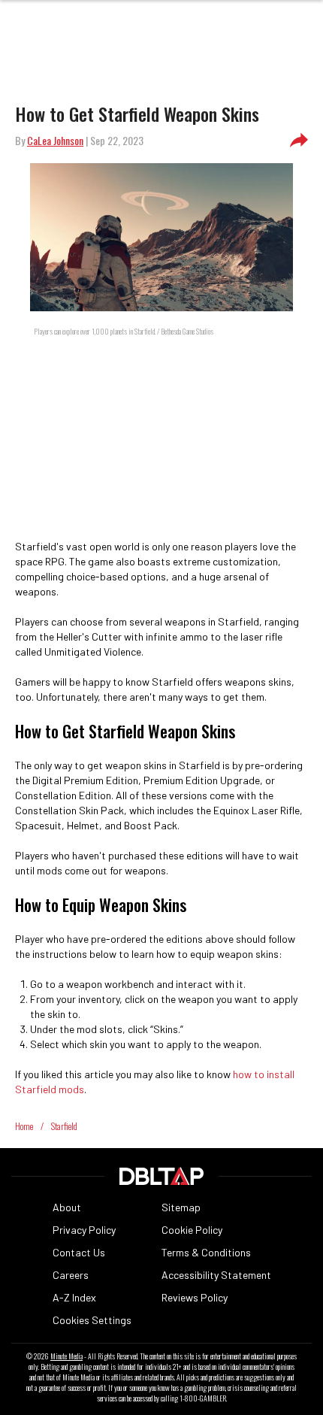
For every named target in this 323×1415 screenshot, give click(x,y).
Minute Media (66, 1356)
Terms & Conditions (206, 1252)
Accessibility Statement (216, 1274)
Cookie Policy (192, 1229)
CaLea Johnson (55, 140)
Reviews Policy (195, 1297)
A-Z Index (74, 1297)
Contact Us (79, 1252)
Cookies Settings (92, 1319)
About (67, 1207)
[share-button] (299, 141)
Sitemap (181, 1207)
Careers (71, 1274)
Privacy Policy (84, 1229)
